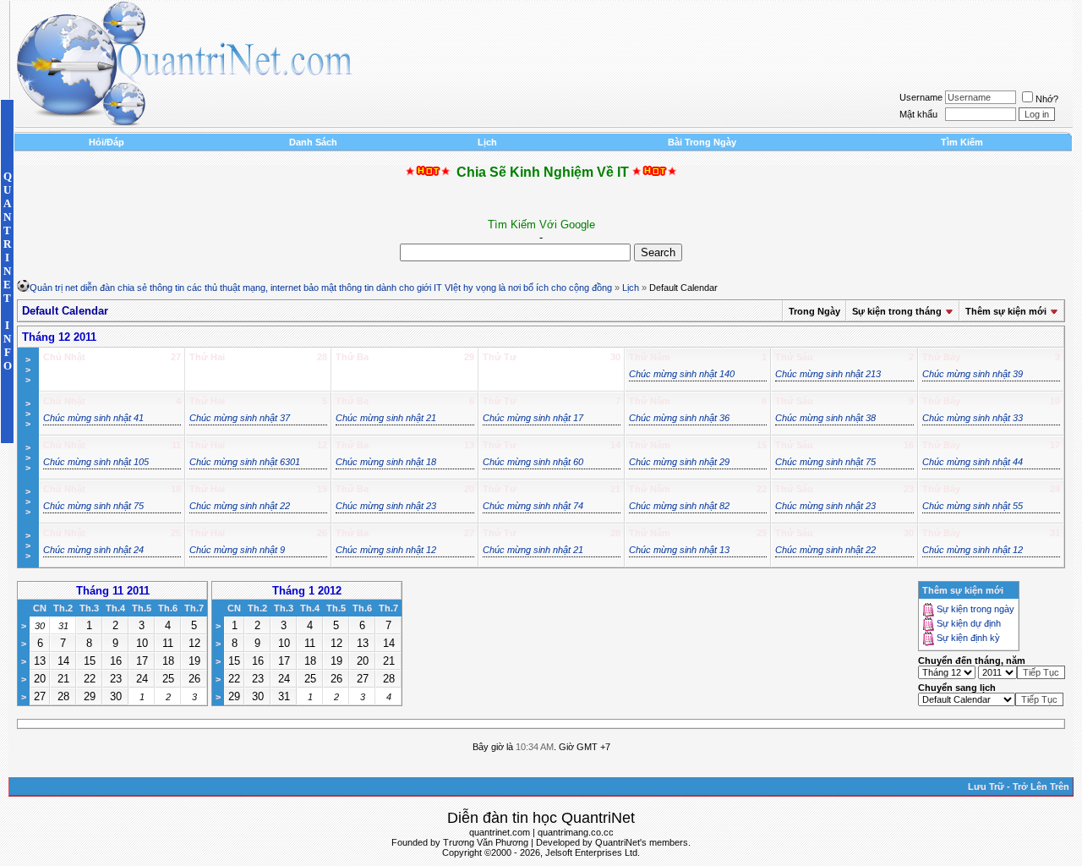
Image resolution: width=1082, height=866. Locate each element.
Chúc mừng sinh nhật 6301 (244, 462)
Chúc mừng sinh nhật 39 (972, 374)
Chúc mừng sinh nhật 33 (972, 418)
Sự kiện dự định (969, 624)
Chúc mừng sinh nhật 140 (682, 374)
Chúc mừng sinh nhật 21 (386, 418)
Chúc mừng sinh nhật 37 (239, 418)
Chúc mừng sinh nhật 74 (533, 506)
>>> (27, 369)
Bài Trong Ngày (702, 142)
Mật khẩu (918, 114)
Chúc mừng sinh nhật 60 (533, 462)
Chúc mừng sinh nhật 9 (237, 550)
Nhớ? (1047, 99)
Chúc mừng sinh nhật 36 (679, 418)
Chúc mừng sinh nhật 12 (386, 550)
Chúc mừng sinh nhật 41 (93, 418)
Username (921, 97)
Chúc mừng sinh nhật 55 (972, 506)
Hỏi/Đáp (106, 142)
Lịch (487, 142)
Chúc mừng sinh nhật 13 (679, 550)
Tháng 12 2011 (59, 337)
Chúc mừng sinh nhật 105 (96, 462)
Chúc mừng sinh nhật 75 (825, 462)
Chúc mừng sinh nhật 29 (679, 462)
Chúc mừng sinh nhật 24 (93, 550)
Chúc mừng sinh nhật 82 (679, 506)
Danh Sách (313, 142)
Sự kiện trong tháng (897, 311)
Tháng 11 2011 (113, 590)
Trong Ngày (814, 311)
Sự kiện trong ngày (975, 610)
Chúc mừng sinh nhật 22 (239, 506)
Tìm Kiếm (962, 142)
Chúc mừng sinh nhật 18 (386, 462)
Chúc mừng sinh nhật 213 (828, 374)
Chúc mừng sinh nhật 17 (533, 418)
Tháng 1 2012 (307, 590)
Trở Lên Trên (1041, 786)
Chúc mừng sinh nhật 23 (386, 506)
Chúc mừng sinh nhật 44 (972, 462)
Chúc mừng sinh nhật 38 (825, 418)
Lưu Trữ (986, 786)
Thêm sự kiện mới (1005, 311)
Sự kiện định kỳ (968, 638)
